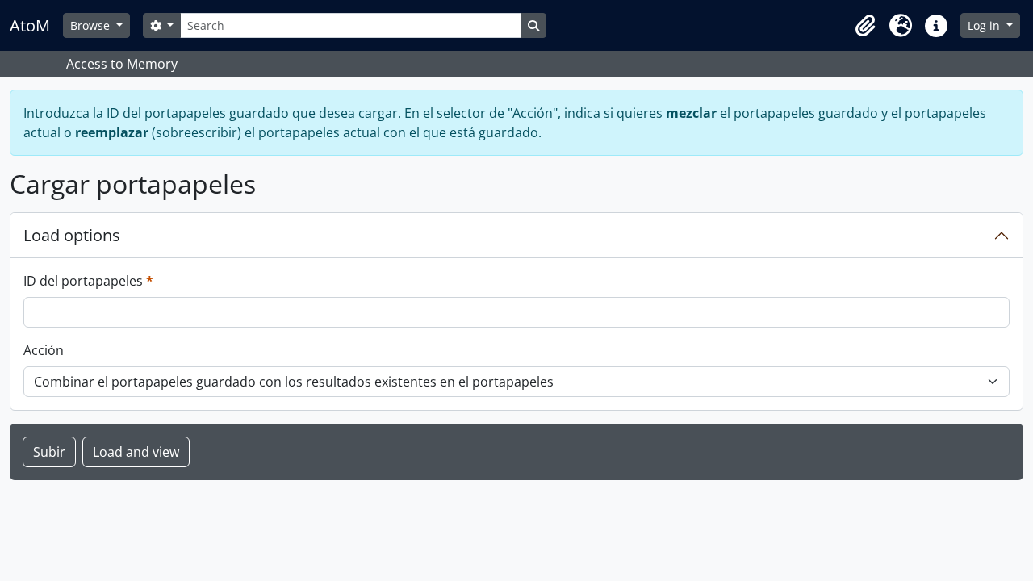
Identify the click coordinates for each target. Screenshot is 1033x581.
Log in (985, 25)
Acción (43, 350)
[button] (865, 26)
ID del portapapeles (88, 280)
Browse (91, 25)
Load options (71, 235)
